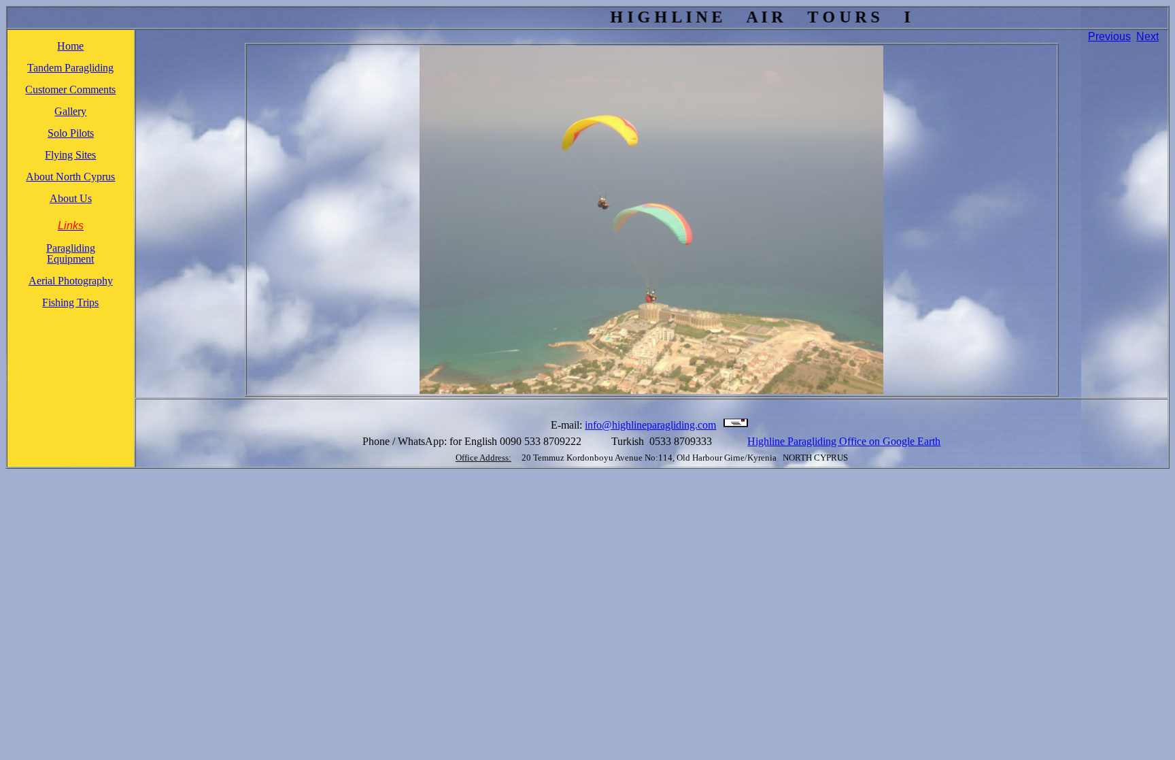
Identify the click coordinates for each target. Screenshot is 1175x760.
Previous (1109, 36)
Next (1147, 36)
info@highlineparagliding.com (650, 425)
